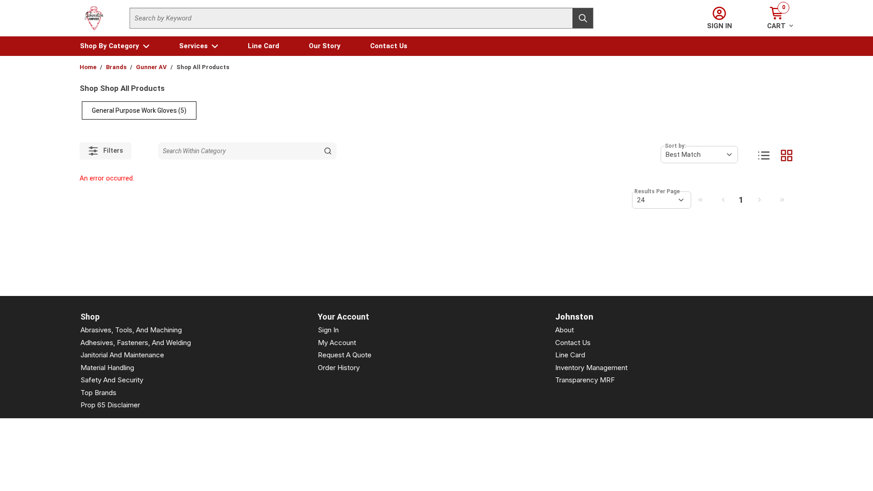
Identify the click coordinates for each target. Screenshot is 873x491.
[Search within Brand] (327, 151)
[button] (115, 46)
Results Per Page (657, 191)
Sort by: (675, 146)
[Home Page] (94, 18)
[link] (700, 199)
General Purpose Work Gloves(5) (139, 110)
